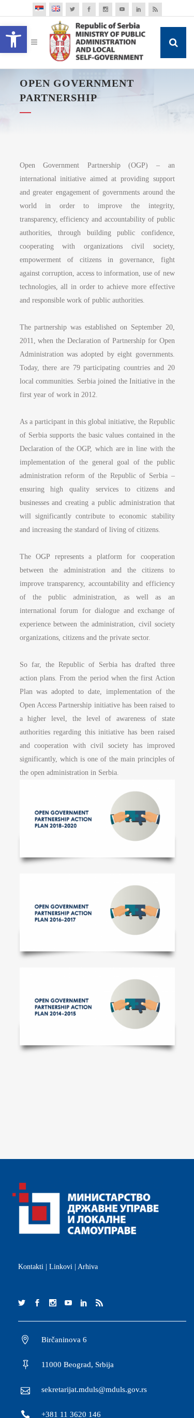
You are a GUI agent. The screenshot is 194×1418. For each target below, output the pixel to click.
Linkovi (60, 1267)
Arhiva (88, 1267)
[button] (13, 39)
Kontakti (30, 1267)
